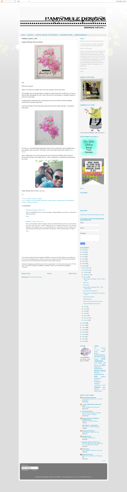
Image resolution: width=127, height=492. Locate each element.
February (86, 318)
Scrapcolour (85, 449)
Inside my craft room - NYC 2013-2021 (47, 34)
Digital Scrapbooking (80, 34)
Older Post (72, 273)
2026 (83, 250)
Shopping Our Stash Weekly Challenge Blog (90, 419)
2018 (83, 323)
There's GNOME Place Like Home (90, 407)
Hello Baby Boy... (88, 299)
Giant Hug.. (86, 285)
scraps (103, 385)
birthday (28, 200)
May (85, 311)
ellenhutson (44, 200)
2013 (83, 334)
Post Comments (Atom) (35, 277)
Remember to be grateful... (90, 290)
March (85, 315)
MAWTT (103, 351)
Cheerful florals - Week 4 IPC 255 (90, 432)
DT (104, 350)
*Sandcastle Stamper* (88, 431)
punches (96, 383)
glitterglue (97, 372)
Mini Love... (86, 282)
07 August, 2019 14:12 (37, 221)
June (85, 308)
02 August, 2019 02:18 (38, 210)
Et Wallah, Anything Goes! (88, 437)
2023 (83, 256)
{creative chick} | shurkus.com (91, 442)
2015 (83, 330)
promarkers (97, 381)
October (86, 272)
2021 (83, 261)
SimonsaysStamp (99, 355)
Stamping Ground (87, 454)
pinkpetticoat (97, 378)
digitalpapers (97, 367)
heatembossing (61, 200)
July (85, 306)
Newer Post (26, 273)
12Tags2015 (96, 349)
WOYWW (97, 356)
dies (103, 365)
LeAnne (28, 221)
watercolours (98, 391)
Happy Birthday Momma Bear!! (91, 303)
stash (103, 387)
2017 (83, 325)
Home (23, 34)
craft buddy (98, 363)
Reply (27, 216)
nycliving (29, 202)
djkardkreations (86, 436)
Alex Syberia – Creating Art (90, 425)
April (85, 313)
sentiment (35, 202)
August (86, 277)
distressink (38, 200)
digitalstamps (98, 368)
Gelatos (96, 351)
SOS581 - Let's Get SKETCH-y (90, 421)
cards (32, 200)
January (86, 320)
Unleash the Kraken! (88, 296)
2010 (83, 341)
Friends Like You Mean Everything (90, 426)
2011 (83, 339)
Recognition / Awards (66, 34)
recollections (97, 385)
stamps (97, 387)
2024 (83, 254)
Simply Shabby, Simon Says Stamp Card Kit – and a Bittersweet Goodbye (92, 444)
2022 (83, 259)
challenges (98, 361)
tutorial (103, 389)
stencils (96, 389)
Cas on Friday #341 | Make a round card (92, 450)
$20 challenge (99, 348)
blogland (96, 359)
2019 (83, 266)
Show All (103, 460)
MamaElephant (70, 200)
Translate (34, 470)
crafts (99, 365)
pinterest (96, 380)
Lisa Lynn (29, 210)
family (49, 200)
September (87, 274)
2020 (83, 263)
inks (96, 376)
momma (24, 202)
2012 (83, 336)
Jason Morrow (76, 477)
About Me (30, 34)
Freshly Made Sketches (89, 397)
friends (102, 371)
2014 (83, 332)
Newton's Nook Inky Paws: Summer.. (93, 301)
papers (103, 376)
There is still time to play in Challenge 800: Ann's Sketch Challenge (91, 413)
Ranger (96, 353)
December (87, 268)
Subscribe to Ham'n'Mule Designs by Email (92, 214)
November (87, 270)
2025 (83, 252)
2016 (83, 327)
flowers (54, 200)
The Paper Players (87, 411)
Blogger (89, 477)
